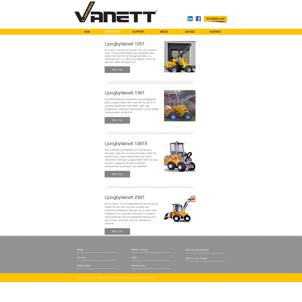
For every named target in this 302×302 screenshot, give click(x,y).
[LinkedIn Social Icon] (190, 18)
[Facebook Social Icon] (198, 18)
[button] (164, 31)
